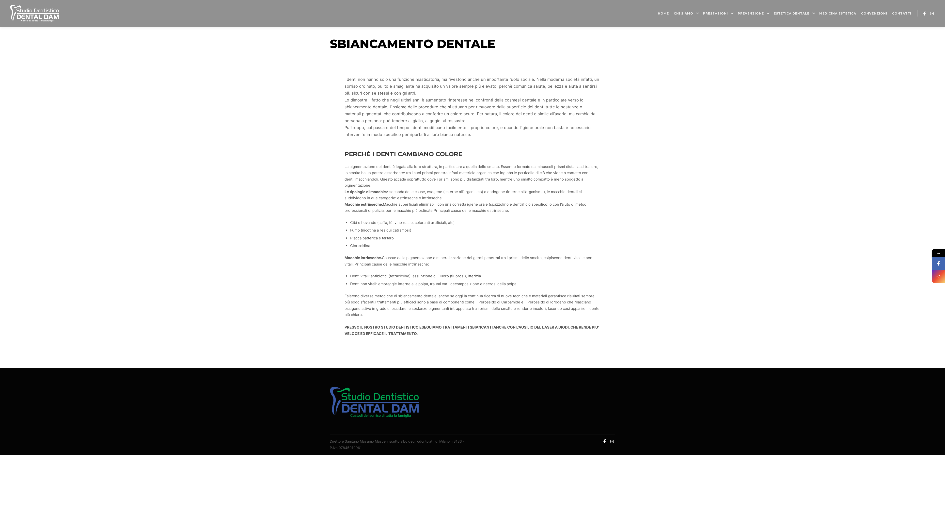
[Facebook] (924, 13)
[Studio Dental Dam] (34, 13)
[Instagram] (932, 13)
